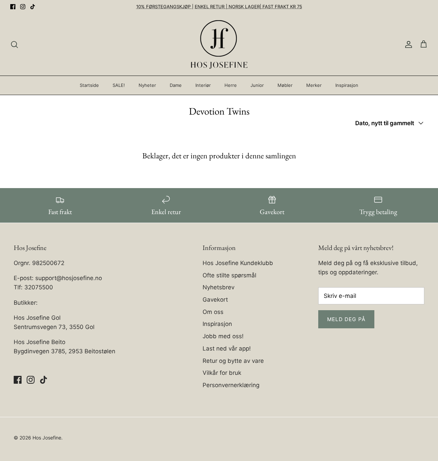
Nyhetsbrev (218, 287)
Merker (314, 85)
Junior (257, 85)
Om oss (213, 311)
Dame (176, 85)
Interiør (203, 85)
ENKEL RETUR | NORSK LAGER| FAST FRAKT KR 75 (248, 6)
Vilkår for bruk (222, 372)
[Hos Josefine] (219, 44)
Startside (89, 85)
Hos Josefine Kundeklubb (238, 263)
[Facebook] (12, 6)
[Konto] (407, 44)
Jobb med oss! (223, 336)
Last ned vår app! (227, 348)
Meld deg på (346, 319)
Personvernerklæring (231, 385)
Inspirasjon (346, 85)
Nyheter (147, 85)
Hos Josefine (47, 437)
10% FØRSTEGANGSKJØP (164, 6)
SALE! (119, 85)
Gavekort (215, 299)
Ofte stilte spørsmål (229, 275)
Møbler (285, 85)
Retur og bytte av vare (233, 360)
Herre (230, 85)
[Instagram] (22, 6)
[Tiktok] (32, 6)
